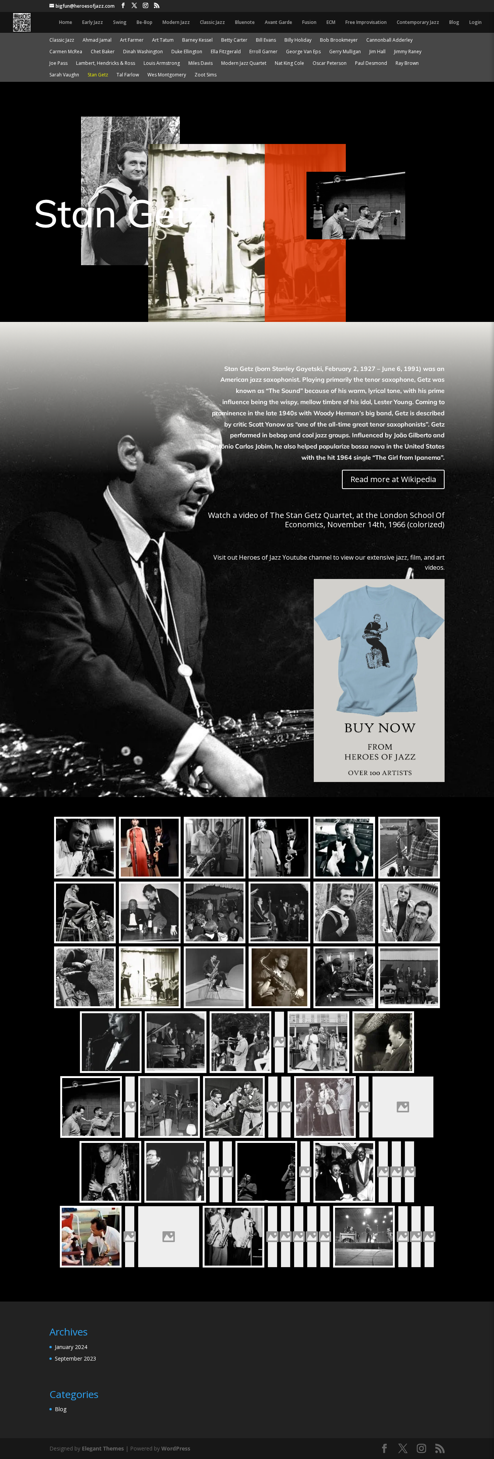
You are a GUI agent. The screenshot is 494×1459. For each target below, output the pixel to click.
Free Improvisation (366, 22)
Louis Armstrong (162, 63)
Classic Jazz (212, 22)
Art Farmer (132, 40)
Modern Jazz (176, 22)
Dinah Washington (143, 52)
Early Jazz (92, 22)
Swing (120, 22)
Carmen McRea (65, 52)
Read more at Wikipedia (393, 479)
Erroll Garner (263, 52)
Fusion (309, 22)
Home (65, 22)
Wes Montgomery (166, 75)
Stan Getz (98, 75)
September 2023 (75, 1358)
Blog (454, 22)
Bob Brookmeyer (339, 40)
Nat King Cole (289, 63)
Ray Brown (407, 63)
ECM (331, 22)
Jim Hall (377, 52)
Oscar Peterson (330, 63)
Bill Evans (266, 40)
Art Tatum (163, 40)
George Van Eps (303, 52)
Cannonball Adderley (389, 40)
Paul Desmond (371, 63)
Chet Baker (103, 52)
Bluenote (245, 22)
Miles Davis (200, 63)
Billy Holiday (297, 40)
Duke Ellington (186, 52)
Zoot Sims (206, 75)
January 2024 (71, 1347)
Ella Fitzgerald (226, 52)
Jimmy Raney (407, 52)
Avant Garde (278, 22)
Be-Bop (144, 22)
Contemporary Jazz (418, 22)
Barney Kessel (197, 40)
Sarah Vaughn (64, 75)
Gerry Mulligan (345, 52)
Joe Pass (58, 63)
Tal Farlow (128, 75)
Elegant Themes (103, 1448)
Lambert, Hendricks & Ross (105, 63)
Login (475, 22)
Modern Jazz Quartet (243, 63)
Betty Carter (234, 40)
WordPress (175, 1448)
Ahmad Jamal (97, 40)
